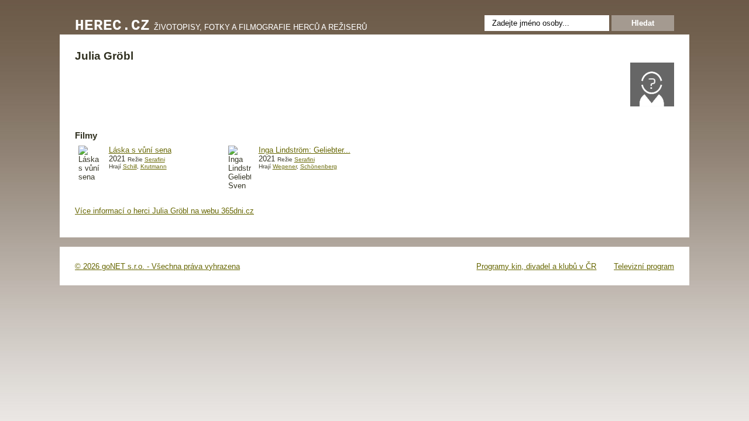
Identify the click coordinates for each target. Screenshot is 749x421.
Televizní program (644, 266)
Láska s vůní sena (140, 150)
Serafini (155, 159)
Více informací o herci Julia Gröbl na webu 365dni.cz (164, 210)
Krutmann (153, 166)
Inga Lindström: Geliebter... (305, 150)
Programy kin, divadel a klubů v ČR (536, 266)
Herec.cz (112, 26)
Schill (130, 166)
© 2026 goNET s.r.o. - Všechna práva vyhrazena (157, 266)
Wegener (285, 166)
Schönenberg (318, 166)
